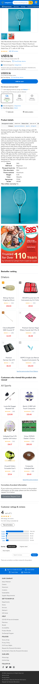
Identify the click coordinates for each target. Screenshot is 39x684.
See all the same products (30, 480)
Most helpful (6, 550)
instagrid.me (17, 65)
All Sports (33, 126)
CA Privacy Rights (7, 645)
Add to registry (29, 112)
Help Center (30, 570)
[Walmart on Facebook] (3, 667)
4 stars (3, 533)
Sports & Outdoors (19, 126)
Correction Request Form (11, 496)
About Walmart (6, 582)
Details (16, 108)
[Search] (31, 2)
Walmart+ (5, 610)
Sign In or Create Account (14, 570)
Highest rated (23, 546)
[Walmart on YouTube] (10, 667)
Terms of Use (5, 640)
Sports (28, 126)
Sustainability (5, 593)
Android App (5, 660)
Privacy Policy (6, 642)
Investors (4, 590)
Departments (8, 6)
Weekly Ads (27, 572)
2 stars (3, 538)
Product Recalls (6, 630)
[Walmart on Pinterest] (14, 667)
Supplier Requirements (8, 595)
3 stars (3, 536)
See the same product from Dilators (27, 371)
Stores (4, 605)
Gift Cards (5, 613)
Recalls (4, 625)
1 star (3, 540)
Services (16, 6)
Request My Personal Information (11, 648)
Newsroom (5, 587)
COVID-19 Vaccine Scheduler (10, 619)
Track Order (14, 572)
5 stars (3, 531)
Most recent (11, 546)
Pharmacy (5, 622)
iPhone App (5, 657)
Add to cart (20, 81)
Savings (23, 6)
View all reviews (8, 525)
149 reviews (15, 51)
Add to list (10, 112)
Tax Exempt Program (8, 633)
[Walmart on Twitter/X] (7, 667)
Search (34, 555)
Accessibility (5, 628)
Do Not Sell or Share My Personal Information (15, 651)
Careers (4, 584)
